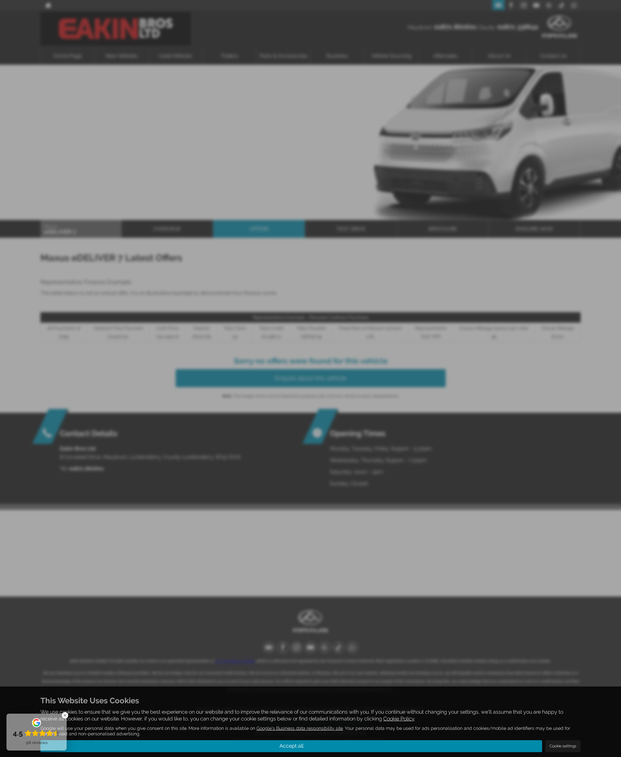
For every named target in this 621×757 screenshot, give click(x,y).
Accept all (291, 746)
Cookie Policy (398, 719)
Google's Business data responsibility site (299, 728)
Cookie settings (563, 746)
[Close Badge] (65, 715)
